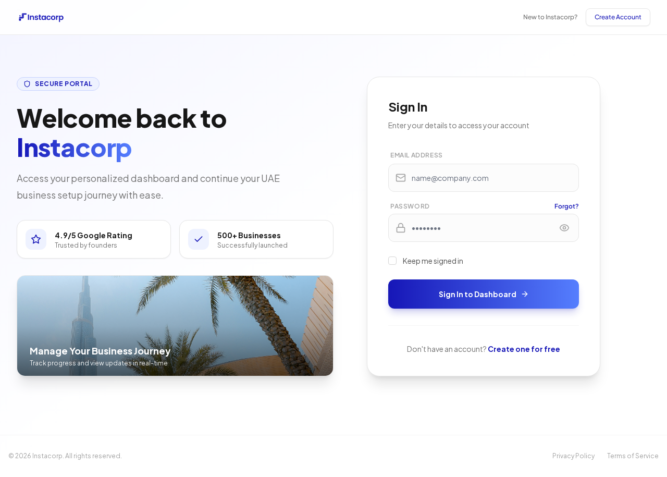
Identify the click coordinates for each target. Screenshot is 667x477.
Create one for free (524, 348)
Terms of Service (633, 456)
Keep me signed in (433, 260)
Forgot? (566, 206)
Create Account (618, 17)
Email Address (416, 155)
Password (410, 206)
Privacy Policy (573, 456)
